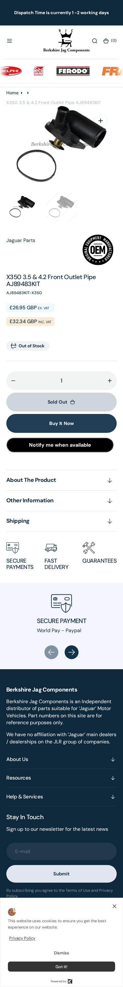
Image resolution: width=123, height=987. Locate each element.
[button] (9, 41)
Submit (61, 874)
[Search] (94, 41)
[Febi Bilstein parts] (34, 71)
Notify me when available (60, 445)
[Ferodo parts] (68, 71)
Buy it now (61, 423)
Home (12, 93)
